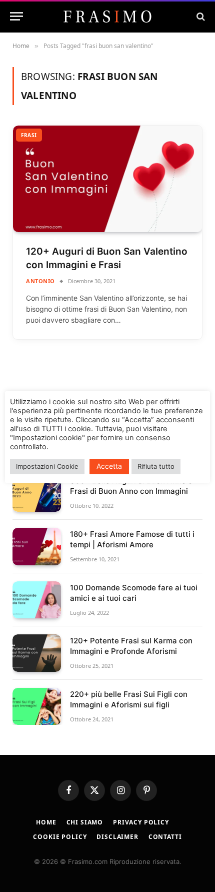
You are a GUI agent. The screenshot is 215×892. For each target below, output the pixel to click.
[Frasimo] (108, 17)
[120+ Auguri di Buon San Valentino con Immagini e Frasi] (107, 179)
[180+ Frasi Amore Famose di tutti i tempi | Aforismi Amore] (36, 546)
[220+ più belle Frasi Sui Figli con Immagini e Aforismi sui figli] (36, 706)
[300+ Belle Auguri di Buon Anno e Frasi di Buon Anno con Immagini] (36, 493)
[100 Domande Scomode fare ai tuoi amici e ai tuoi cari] (36, 600)
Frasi (29, 135)
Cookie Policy (59, 836)
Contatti (165, 836)
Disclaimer (117, 836)
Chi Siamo (85, 822)
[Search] (199, 16)
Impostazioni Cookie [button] (47, 466)
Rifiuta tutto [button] (156, 466)
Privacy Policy (141, 822)
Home (46, 822)
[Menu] (16, 16)
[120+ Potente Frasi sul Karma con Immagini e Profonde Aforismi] (36, 653)
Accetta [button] (109, 466)
